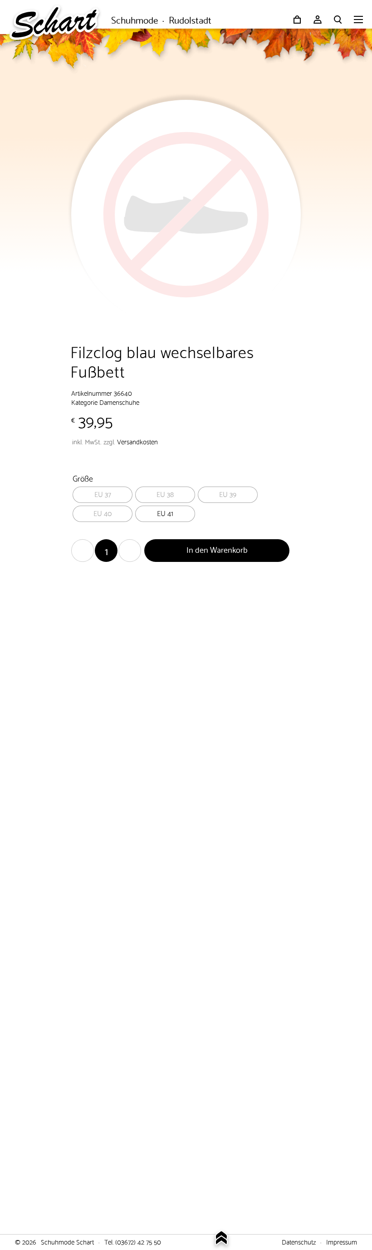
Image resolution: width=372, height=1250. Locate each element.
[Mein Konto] (317, 19)
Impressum (341, 1241)
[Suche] (338, 19)
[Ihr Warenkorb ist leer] (297, 19)
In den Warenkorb (217, 549)
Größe (83, 478)
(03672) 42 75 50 (138, 1241)
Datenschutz (299, 1241)
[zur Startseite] (59, 20)
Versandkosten (137, 441)
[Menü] (358, 20)
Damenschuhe (119, 402)
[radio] (102, 494)
